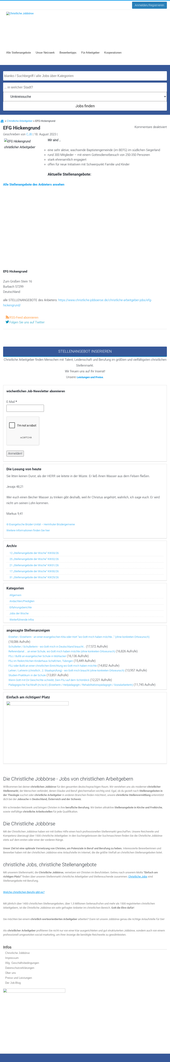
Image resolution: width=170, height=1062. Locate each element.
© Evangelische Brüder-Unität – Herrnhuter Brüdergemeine (40, 524)
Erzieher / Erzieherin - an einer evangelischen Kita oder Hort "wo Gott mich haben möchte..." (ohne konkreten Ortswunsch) (78, 636)
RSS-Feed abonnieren (23, 317)
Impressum (12, 957)
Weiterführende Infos (22, 619)
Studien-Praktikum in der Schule (27, 675)
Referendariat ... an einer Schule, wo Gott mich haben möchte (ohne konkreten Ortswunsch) (61, 651)
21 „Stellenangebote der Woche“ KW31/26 (34, 565)
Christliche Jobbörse (17, 952)
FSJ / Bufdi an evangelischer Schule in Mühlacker (37, 656)
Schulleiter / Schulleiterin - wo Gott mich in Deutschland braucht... (46, 646)
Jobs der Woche (19, 613)
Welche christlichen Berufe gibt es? (24, 892)
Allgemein (15, 595)
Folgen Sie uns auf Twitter (27, 322)
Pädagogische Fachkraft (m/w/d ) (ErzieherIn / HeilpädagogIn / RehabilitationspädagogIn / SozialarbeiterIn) (70, 684)
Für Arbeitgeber (90, 52)
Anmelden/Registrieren (149, 5)
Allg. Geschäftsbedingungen (22, 962)
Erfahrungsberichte (21, 607)
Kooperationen (112, 52)
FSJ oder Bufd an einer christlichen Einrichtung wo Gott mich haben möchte (52, 665)
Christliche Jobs (137, 876)
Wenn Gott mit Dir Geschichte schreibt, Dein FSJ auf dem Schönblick (48, 680)
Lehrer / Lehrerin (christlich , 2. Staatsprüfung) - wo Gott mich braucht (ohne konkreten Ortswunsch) (66, 670)
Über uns (10, 972)
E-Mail (11, 402)
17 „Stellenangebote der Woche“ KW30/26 (34, 571)
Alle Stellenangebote (18, 52)
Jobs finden (85, 106)
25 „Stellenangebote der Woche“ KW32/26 (34, 559)
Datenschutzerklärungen (19, 967)
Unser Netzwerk (45, 52)
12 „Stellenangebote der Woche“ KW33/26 (34, 553)
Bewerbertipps (68, 52)
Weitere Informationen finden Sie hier (28, 530)
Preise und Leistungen (18, 977)
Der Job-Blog (13, 982)
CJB (29, 134)
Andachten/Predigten (22, 601)
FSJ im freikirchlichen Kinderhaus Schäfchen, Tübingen (40, 660)
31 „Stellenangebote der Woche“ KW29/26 (34, 577)
